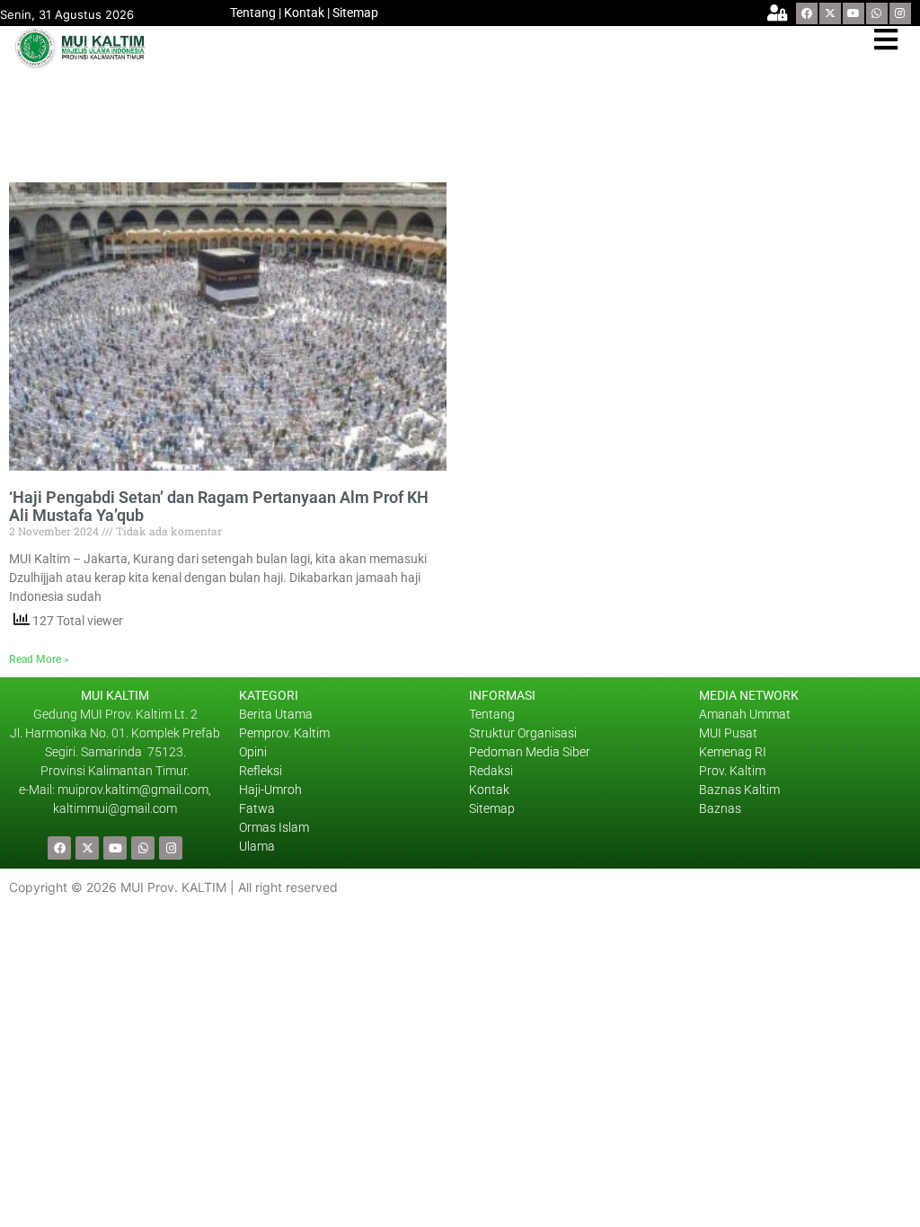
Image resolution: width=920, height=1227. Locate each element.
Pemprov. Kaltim (284, 733)
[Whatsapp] (877, 13)
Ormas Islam (275, 827)
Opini (253, 752)
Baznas (720, 808)
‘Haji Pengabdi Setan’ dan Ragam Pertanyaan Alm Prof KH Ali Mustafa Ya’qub (219, 507)
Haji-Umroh (270, 789)
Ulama (257, 846)
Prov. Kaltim (732, 771)
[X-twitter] (830, 13)
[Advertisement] (336, 118)
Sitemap (355, 12)
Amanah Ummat (745, 714)
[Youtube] (853, 13)
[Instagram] (900, 13)
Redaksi (491, 771)
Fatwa (257, 808)
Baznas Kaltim (739, 789)
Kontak (304, 12)
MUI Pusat (728, 733)
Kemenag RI (732, 752)
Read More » (39, 659)
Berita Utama (276, 714)
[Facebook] (807, 13)
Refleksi (260, 771)
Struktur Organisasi (523, 733)
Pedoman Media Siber (529, 752)
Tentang (253, 12)
